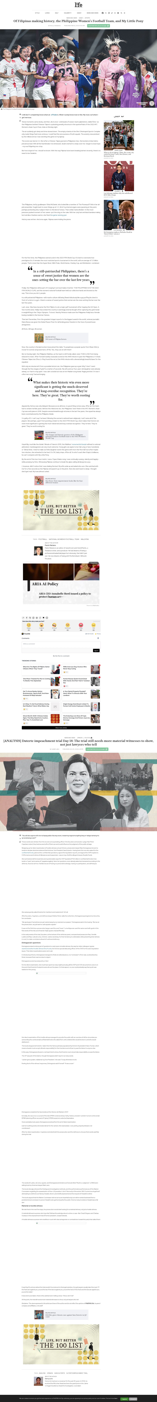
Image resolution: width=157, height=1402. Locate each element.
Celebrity (67, 13)
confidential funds (28, 853)
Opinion (79, 738)
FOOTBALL (42, 539)
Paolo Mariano (55, 26)
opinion (50, 1373)
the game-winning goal (58, 215)
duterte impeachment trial (77, 1373)
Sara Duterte (59, 1373)
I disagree (133, 1399)
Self (56, 13)
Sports (87, 18)
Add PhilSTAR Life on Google (97, 26)
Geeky (79, 13)
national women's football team (64, 539)
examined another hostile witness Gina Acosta (37, 949)
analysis (42, 1373)
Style (37, 13)
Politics (87, 738)
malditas (85, 539)
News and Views (92, 13)
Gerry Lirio (55, 749)
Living (47, 13)
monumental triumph (79, 444)
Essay (81, 18)
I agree (124, 1399)
